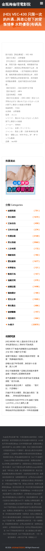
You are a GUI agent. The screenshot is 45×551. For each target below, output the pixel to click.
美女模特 (23, 217)
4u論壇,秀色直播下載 (11, 437)
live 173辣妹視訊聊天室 (15, 531)
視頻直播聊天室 (32, 497)
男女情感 (23, 242)
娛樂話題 (23, 286)
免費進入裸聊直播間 (32, 500)
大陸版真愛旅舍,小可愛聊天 (13, 450)
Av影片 (23, 324)
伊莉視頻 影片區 (28, 517)
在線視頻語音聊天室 (31, 474)
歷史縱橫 (23, 261)
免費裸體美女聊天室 (23, 521)
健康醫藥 (23, 312)
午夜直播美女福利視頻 (28, 437)
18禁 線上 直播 (12, 470)
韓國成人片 (32, 537)
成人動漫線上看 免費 (33, 531)
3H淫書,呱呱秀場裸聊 (13, 514)
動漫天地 (23, 274)
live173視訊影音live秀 (26, 534)
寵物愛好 (23, 293)
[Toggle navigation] (41, 3)
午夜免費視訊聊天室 (12, 480)
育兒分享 (23, 299)
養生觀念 (23, 305)
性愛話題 (23, 236)
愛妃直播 (37, 504)
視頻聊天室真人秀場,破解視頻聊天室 (16, 457)
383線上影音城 (27, 484)
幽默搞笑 (23, 255)
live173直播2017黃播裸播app (19, 490)
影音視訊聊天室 (18, 487)
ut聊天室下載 (22, 537)
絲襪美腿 (23, 211)
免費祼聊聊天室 (21, 477)
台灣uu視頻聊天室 (26, 524)
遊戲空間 (23, 280)
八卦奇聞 (23, 249)
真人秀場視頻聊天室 (27, 470)
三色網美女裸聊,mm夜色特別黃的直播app (26, 454)
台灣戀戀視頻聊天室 (16, 527)
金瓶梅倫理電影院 (18, 547)
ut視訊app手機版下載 (13, 484)
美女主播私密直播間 (34, 447)
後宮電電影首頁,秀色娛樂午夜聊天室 (23, 440)
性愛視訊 (25, 514)
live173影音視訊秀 (10, 534)
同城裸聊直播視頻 (11, 524)
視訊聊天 (23, 318)
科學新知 (23, 267)
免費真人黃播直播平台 (15, 510)
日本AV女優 (23, 230)
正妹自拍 (23, 223)
